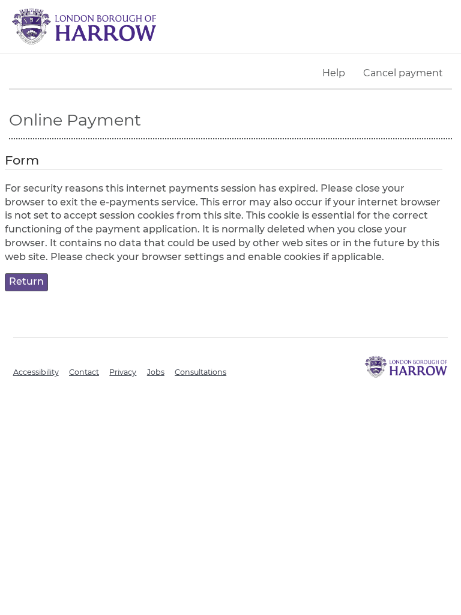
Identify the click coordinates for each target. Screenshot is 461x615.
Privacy (122, 372)
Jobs (155, 372)
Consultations (200, 372)
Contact (84, 372)
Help (333, 73)
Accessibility (36, 372)
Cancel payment (403, 73)
